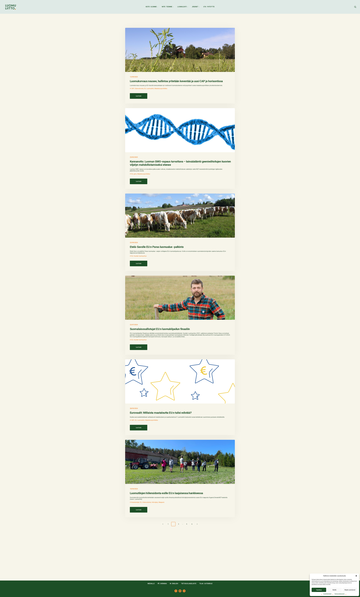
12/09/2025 (134, 77)
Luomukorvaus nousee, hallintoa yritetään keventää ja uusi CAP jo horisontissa (176, 81)
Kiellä (334, 590)
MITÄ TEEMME (167, 7)
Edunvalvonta (139, 88)
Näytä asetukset (350, 590)
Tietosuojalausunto (339, 593)
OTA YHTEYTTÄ (208, 7)
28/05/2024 (134, 408)
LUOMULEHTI (182, 7)
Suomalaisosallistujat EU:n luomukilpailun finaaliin (160, 329)
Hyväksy (319, 590)
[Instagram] (184, 591)
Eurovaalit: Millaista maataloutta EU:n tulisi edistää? (161, 412)
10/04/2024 (134, 489)
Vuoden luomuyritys (140, 256)
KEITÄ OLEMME (151, 7)
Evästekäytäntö (327, 593)
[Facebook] (175, 591)
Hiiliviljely (155, 502)
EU (145, 88)
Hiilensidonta (146, 502)
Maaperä (161, 502)
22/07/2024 (134, 325)
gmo (135, 174)
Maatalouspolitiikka (160, 88)
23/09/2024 (134, 242)
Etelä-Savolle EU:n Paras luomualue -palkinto (157, 247)
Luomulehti (150, 88)
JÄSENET (195, 7)
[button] (356, 576)
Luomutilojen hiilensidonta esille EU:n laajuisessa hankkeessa (166, 493)
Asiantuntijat (135, 502)
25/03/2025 (134, 157)
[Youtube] (180, 591)
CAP (132, 88)
